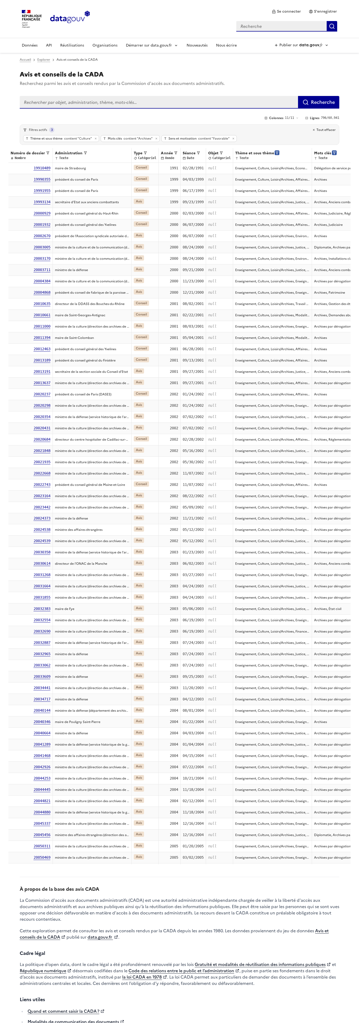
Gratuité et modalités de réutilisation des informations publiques (260, 964)
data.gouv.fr (100, 937)
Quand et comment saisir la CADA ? (63, 1011)
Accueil (25, 59)
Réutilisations (72, 45)
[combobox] (286, 26)
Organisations (105, 45)
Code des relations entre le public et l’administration (181, 971)
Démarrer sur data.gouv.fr (149, 45)
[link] (286, 11)
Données (30, 45)
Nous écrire (226, 45)
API (49, 45)
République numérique (43, 971)
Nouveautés (197, 45)
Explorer (43, 59)
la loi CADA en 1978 (142, 977)
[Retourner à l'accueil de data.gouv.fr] (70, 18)
